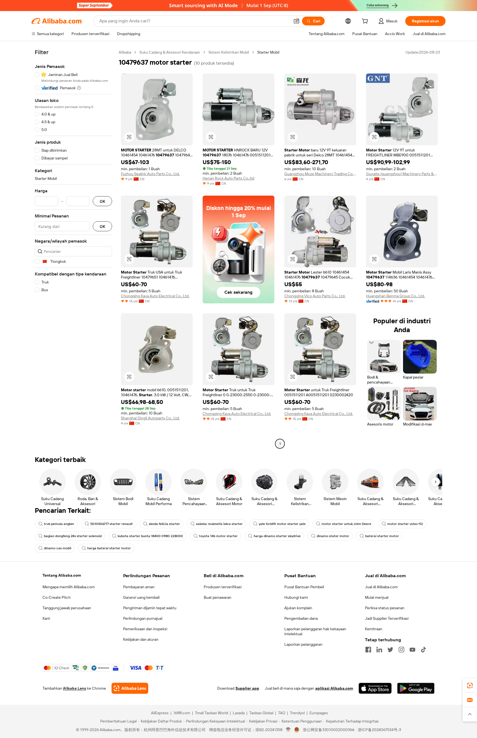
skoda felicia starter (164, 524)
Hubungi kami (296, 597)
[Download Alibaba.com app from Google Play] (415, 688)
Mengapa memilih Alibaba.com (69, 587)
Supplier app (247, 688)
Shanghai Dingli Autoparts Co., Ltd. (150, 418)
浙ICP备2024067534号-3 (379, 730)
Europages (318, 713)
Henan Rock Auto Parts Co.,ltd (228, 178)
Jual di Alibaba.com (381, 587)
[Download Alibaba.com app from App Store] (375, 688)
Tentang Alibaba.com (62, 575)
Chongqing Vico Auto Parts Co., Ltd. (314, 296)
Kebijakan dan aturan (140, 639)
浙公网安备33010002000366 (328, 730)
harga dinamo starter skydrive (277, 536)
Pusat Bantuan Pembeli (304, 587)
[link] (470, 685)
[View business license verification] (288, 729)
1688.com (181, 713)
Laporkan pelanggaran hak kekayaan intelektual (315, 631)
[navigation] (73, 248)
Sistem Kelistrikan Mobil (228, 52)
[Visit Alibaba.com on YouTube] (412, 649)
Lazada (239, 713)
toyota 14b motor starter (218, 536)
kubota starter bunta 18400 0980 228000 (150, 536)
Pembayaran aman (139, 587)
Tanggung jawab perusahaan (67, 608)
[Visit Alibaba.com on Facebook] (368, 649)
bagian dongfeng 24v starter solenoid (73, 536)
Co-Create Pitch (57, 597)
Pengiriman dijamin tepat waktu (149, 608)
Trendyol (297, 713)
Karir (46, 618)
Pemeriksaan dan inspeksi (145, 629)
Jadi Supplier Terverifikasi (387, 618)
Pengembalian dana (301, 618)
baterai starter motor (382, 536)
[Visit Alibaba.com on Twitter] (390, 649)
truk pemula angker (59, 524)
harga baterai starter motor (109, 548)
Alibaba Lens (74, 688)
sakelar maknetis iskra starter (219, 524)
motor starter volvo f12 (405, 524)
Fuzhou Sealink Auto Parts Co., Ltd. (150, 174)
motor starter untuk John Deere (346, 524)
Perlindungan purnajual (142, 618)
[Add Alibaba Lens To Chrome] (130, 688)
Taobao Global (261, 713)
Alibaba (125, 52)
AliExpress (160, 713)
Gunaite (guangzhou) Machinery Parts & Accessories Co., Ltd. (402, 174)
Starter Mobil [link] (268, 52)
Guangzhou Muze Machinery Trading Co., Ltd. (320, 174)
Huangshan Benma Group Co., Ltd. (395, 296)
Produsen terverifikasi (223, 587)
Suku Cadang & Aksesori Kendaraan (169, 52)
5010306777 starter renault (111, 524)
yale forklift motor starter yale (282, 524)
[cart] (366, 22)
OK (102, 201)
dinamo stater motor (333, 536)
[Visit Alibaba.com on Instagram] (401, 649)
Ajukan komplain (298, 608)
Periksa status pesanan (384, 608)
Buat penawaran (217, 597)
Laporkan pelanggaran (303, 644)
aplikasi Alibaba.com (334, 688)
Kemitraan (373, 629)
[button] (296, 21)
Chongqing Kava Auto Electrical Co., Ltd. (155, 296)
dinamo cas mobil (57, 548)
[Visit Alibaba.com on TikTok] (423, 649)
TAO (281, 713)
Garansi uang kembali (141, 597)
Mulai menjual (376, 597)
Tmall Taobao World (211, 713)
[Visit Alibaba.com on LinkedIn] (379, 649)
